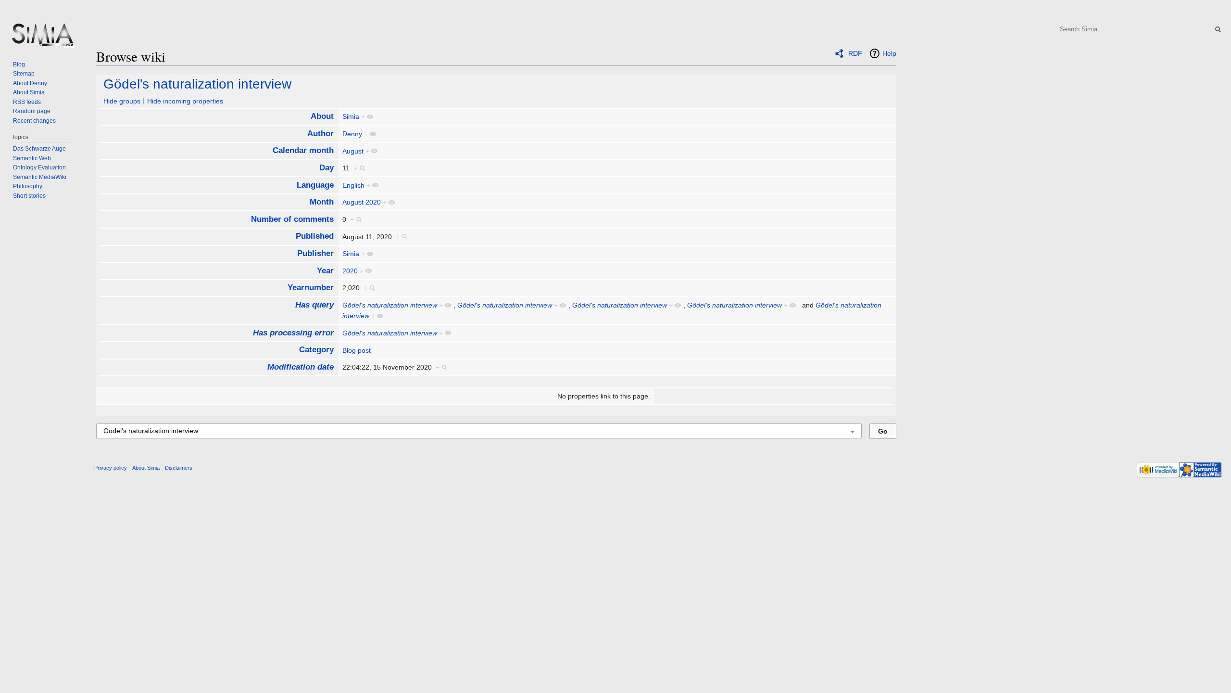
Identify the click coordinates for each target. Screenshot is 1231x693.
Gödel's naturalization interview (197, 84)
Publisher (315, 253)
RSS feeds (27, 102)
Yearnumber (311, 287)
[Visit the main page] (42, 38)
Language (315, 185)
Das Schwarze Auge (39, 148)
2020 (350, 271)
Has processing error (293, 332)
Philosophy (27, 186)
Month (322, 201)
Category (316, 349)
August (353, 151)
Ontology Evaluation (39, 167)
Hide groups (121, 101)
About (322, 116)
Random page (31, 111)
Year (325, 270)
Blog (19, 64)
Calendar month (303, 150)
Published (315, 236)
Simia (350, 116)
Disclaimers (178, 468)
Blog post (356, 350)
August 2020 (361, 202)
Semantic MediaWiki (39, 177)
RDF (855, 53)
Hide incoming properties (185, 101)
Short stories (29, 195)
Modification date (300, 367)
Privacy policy (110, 468)
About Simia (29, 92)
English (353, 185)
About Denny (30, 83)
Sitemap (24, 73)
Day (326, 167)
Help (889, 53)
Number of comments (292, 219)
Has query (314, 304)
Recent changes (34, 120)
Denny (352, 134)
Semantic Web (32, 158)
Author (320, 133)
